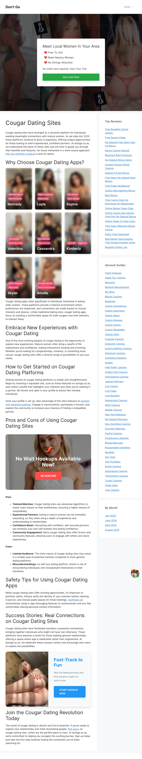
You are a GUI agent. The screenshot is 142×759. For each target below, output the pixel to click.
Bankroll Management (117, 287)
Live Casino (111, 386)
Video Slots (111, 485)
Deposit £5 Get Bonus (117, 173)
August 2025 (112, 530)
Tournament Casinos (116, 476)
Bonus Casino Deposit (117, 150)
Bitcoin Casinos (113, 296)
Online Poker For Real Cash (120, 221)
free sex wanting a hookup (20, 153)
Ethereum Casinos (115, 353)
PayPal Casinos (113, 433)
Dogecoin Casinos (115, 343)
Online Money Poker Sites (119, 208)
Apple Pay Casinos (115, 277)
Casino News (112, 315)
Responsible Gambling (117, 447)
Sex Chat (110, 457)
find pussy (73, 729)
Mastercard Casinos (116, 400)
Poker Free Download (117, 234)
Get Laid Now (71, 77)
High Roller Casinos (116, 367)
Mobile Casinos (113, 410)
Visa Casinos (112, 490)
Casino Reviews (114, 320)
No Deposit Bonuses (116, 419)
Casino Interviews (115, 310)
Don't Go (13, 7)
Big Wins (110, 292)
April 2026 (110, 525)
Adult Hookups (113, 273)
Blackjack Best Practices (118, 155)
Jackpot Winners (114, 381)
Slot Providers (113, 461)
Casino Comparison (116, 306)
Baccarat (110, 282)
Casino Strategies (115, 329)
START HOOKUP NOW (68, 692)
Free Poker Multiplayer (117, 186)
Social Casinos (113, 466)
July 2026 (110, 515)
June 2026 (111, 520)
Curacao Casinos (114, 339)
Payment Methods (115, 428)
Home (127, 7)
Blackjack (110, 301)
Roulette (109, 452)
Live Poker (111, 391)
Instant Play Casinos (116, 372)
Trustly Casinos (113, 480)
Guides (109, 362)
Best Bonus (111, 195)
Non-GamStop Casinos (118, 424)
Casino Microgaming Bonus (120, 190)
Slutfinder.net (75, 599)
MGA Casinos (112, 405)
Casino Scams (113, 325)
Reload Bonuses (114, 443)
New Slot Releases (115, 414)
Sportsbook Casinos (116, 471)
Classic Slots (112, 334)
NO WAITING (48, 475)
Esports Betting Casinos (118, 348)
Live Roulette (112, 395)
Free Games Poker (115, 137)
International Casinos (116, 376)
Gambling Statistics (116, 358)
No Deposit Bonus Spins (118, 160)
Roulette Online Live (116, 247)
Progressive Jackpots (117, 438)
